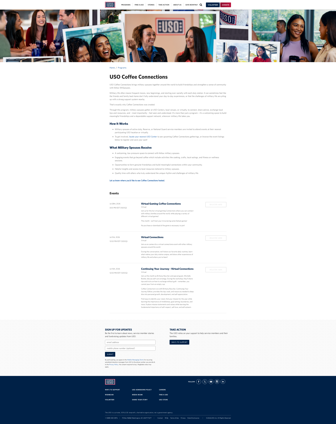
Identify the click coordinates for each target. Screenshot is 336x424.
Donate (225, 5)
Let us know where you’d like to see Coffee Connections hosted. (137, 180)
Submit (110, 354)
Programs (125, 5)
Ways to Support (179, 342)
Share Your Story (140, 400)
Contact (160, 418)
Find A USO (163, 395)
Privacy (183, 418)
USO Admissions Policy (142, 390)
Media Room (137, 395)
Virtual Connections (152, 237)
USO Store (163, 400)
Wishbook (109, 395)
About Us (177, 5)
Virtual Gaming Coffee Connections (161, 203)
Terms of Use (174, 418)
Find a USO (139, 5)
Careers (162, 390)
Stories (151, 5)
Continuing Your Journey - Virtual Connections (167, 268)
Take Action (163, 5)
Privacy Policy (113, 364)
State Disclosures (193, 418)
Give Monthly (191, 5)
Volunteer (213, 5)
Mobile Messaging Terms (135, 360)
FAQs (166, 418)
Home (112, 67)
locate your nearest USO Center (143, 136)
